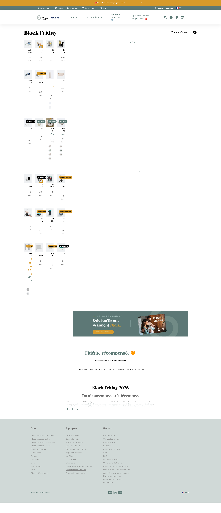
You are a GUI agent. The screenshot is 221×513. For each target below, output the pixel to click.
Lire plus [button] (70, 409)
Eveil (33, 463)
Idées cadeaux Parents (41, 446)
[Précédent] (79, 3)
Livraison (107, 446)
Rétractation (109, 435)
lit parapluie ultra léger (99, 406)
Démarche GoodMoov (76, 449)
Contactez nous (73, 446)
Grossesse (36, 452)
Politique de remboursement (116, 470)
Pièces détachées (39, 473)
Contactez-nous (111, 439)
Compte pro (109, 442)
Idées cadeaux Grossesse (43, 442)
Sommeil (35, 459)
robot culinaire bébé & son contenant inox (93, 404)
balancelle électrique (144, 404)
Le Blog (69, 456)
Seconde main (72, 439)
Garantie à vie (72, 435)
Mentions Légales (111, 449)
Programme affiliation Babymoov (113, 481)
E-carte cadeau (38, 449)
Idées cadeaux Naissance (43, 435)
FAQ (105, 456)
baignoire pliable (139, 406)
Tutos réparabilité (74, 442)
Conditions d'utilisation (113, 463)
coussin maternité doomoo (123, 404)
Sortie (34, 470)
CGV (105, 452)
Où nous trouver (110, 459)
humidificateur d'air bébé (120, 406)
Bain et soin (36, 466)
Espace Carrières (74, 452)
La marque (71, 459)
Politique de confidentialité (115, 466)
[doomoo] (169, 8)
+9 (50, 163)
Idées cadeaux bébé (40, 439)
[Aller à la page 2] (139, 172)
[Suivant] (141, 3)
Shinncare (70, 463)
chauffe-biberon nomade (77, 406)
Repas (34, 456)
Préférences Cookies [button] (76, 470)
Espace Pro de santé (76, 473)
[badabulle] (159, 8)
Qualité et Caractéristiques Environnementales (116, 474)
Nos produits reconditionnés (79, 466)
